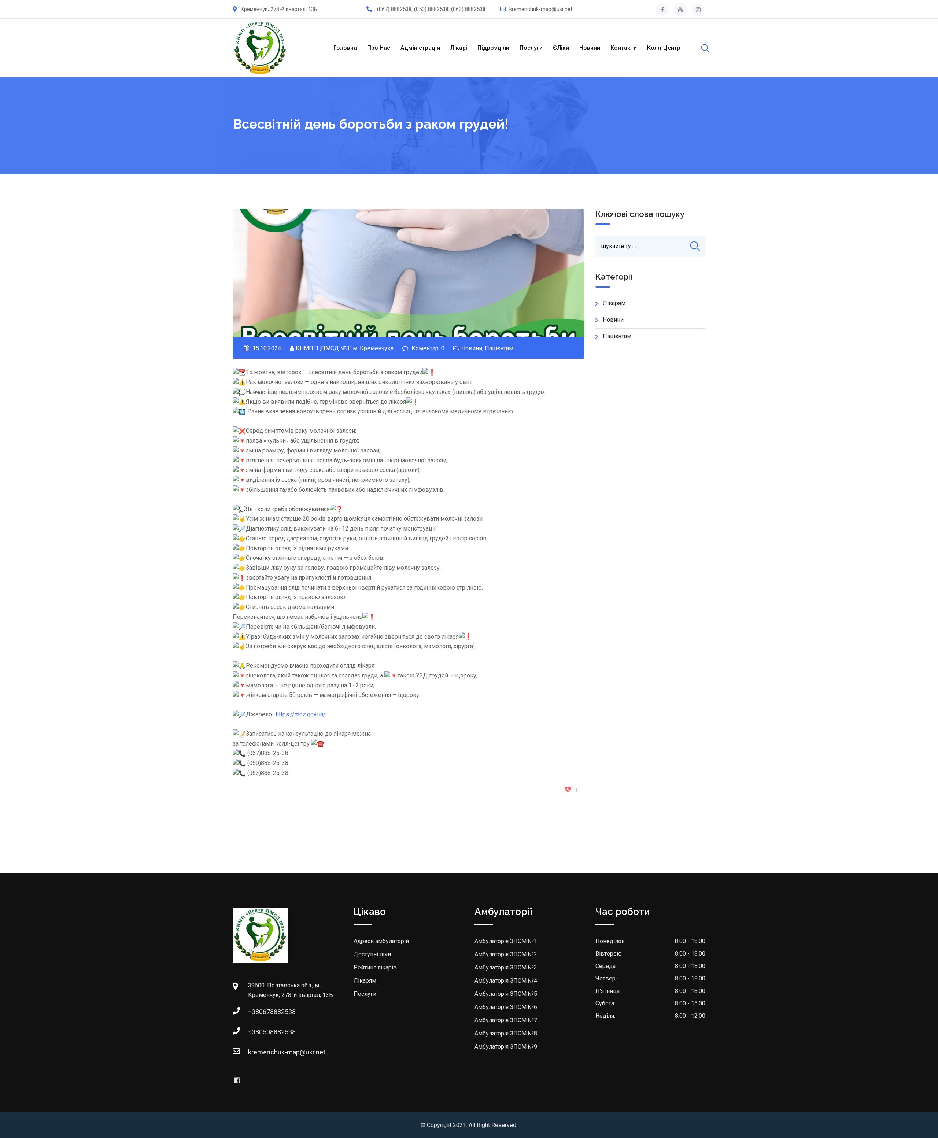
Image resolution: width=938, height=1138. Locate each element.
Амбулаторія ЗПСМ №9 (505, 1046)
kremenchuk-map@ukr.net (540, 9)
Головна (345, 47)
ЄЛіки (561, 47)
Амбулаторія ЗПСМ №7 (505, 1020)
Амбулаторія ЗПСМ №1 (505, 941)
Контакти (623, 47)
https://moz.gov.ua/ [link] (301, 714)
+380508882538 (272, 1032)
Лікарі (458, 47)
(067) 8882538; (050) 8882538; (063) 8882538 (431, 9)
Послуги (531, 47)
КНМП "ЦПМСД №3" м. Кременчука (345, 348)
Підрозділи (493, 47)
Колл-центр (663, 47)
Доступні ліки (372, 954)
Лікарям (614, 303)
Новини (589, 47)
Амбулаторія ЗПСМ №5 (505, 993)
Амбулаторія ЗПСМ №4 (505, 980)
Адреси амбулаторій (381, 941)
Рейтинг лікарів (375, 967)
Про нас (378, 47)
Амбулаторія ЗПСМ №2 (505, 954)
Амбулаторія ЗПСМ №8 (505, 1033)
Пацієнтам (499, 348)
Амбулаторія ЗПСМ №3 (505, 967)
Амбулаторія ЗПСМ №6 (505, 1007)
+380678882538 (272, 1012)
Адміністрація (420, 47)
